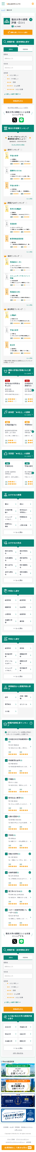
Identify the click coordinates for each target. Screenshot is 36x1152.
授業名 (11, 49)
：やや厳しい (13, 79)
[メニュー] (3, 4)
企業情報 (28, 1142)
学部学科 (25, 49)
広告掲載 (5, 1127)
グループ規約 (11, 1139)
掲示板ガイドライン (27, 1127)
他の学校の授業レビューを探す (18, 108)
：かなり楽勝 (15, 89)
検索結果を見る (18, 101)
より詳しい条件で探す (11, 94)
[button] (33, 390)
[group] (13, 391)
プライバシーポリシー (22, 1139)
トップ (3, 10)
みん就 (12, 1127)
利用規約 (17, 1127)
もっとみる (27, 373)
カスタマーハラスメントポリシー (15, 1142)
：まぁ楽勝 (13, 86)
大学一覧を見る (18, 1053)
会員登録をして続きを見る (17, 1148)
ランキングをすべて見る (18, 144)
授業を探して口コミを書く (19, 32)
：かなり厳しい (13, 75)
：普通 (11, 82)
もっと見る (29, 198)
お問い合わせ (18, 1130)
